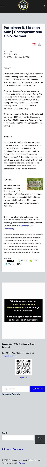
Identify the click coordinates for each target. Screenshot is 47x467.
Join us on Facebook (12, 449)
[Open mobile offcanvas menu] (2, 6)
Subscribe (38, 389)
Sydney (22, 463)
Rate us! (23, 378)
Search (4, 433)
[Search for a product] (44, 6)
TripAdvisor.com (10, 356)
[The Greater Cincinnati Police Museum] (23, 6)
